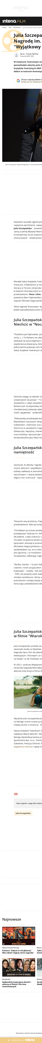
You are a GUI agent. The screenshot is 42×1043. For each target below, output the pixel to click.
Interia (4, 27)
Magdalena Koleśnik (23, 746)
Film (10, 27)
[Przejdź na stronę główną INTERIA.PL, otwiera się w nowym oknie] (9, 21)
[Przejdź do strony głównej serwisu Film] (21, 21)
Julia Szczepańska (23, 813)
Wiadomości (17, 27)
